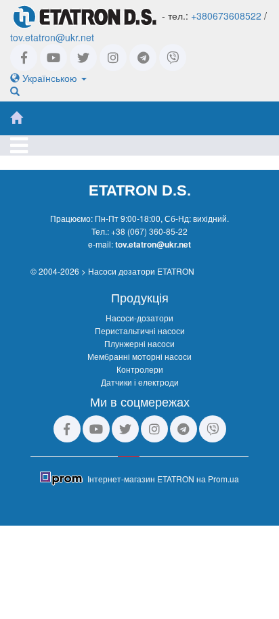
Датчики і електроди (140, 382)
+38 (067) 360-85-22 (149, 231)
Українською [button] (50, 78)
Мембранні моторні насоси (139, 356)
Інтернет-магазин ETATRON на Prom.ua (163, 478)
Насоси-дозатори (139, 317)
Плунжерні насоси (139, 343)
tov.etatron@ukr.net (52, 37)
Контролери (139, 369)
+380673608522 (226, 15)
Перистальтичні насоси (140, 330)
